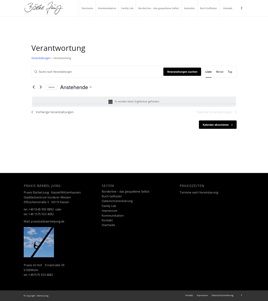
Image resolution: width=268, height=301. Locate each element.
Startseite (108, 225)
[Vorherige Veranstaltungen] (33, 87)
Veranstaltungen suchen (182, 71)
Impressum (109, 211)
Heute (51, 87)
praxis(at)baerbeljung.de (47, 221)
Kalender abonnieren (216, 124)
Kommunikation (113, 216)
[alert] (134, 102)
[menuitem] (87, 8)
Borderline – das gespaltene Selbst (125, 191)
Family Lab (109, 206)
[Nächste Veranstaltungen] (40, 87)
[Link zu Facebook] (241, 8)
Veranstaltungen (41, 58)
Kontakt (107, 220)
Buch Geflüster (112, 196)
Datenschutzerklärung (117, 201)
